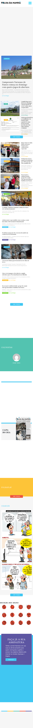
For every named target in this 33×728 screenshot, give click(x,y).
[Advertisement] (16, 28)
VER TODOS (16, 137)
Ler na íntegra (5, 95)
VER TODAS (16, 595)
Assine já (10, 659)
